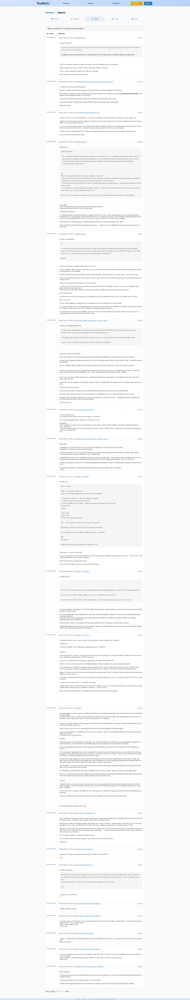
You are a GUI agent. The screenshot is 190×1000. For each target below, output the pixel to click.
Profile (116, 19)
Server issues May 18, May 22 (83, 849)
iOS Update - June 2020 (81, 476)
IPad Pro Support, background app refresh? (87, 903)
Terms (84, 999)
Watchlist (76, 19)
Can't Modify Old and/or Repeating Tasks (87, 112)
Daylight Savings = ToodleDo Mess (84, 813)
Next (67, 991)
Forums (50, 12)
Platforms (116, 3)
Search (96, 19)
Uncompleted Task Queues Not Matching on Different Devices (93, 81)
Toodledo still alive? (80, 142)
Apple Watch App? (80, 38)
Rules (136, 19)
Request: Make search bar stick (83, 933)
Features (91, 3)
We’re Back (77, 708)
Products (66, 3)
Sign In (148, 3)
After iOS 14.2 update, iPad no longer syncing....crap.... (91, 320)
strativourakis (51, 37)
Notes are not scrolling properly (84, 409)
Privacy (78, 999)
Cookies (90, 999)
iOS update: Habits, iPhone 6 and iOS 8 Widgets (88, 966)
